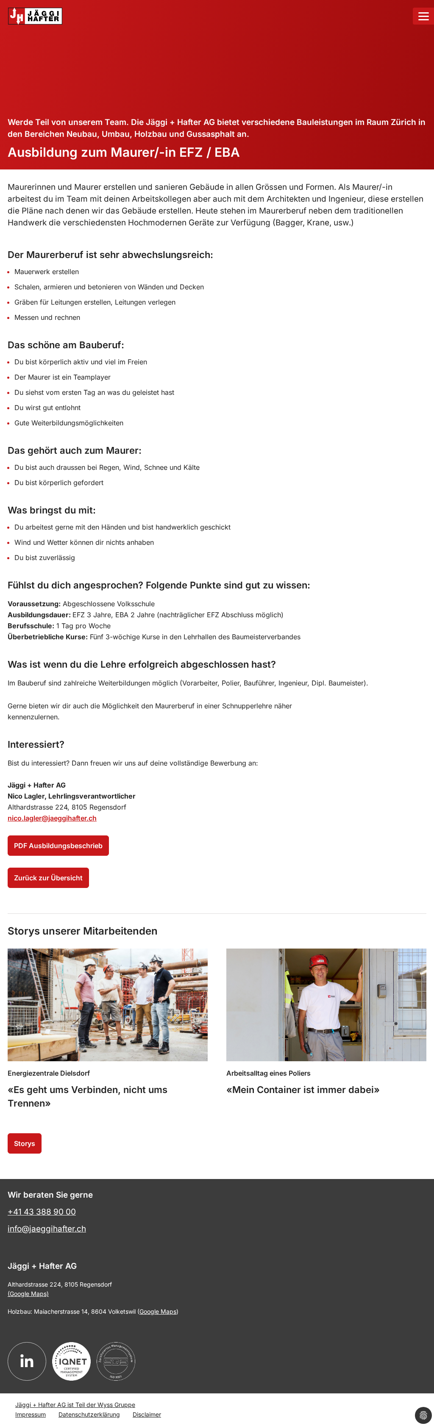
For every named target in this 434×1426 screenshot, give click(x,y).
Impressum (30, 1414)
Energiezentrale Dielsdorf (49, 1073)
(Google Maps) (28, 1293)
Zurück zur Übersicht (48, 878)
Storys (24, 1143)
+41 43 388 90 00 (42, 1212)
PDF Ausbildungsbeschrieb (58, 845)
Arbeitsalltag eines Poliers (268, 1073)
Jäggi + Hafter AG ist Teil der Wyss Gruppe (75, 1404)
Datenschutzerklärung (89, 1414)
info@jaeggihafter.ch (47, 1229)
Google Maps (157, 1311)
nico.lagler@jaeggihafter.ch (52, 818)
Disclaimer (147, 1414)
